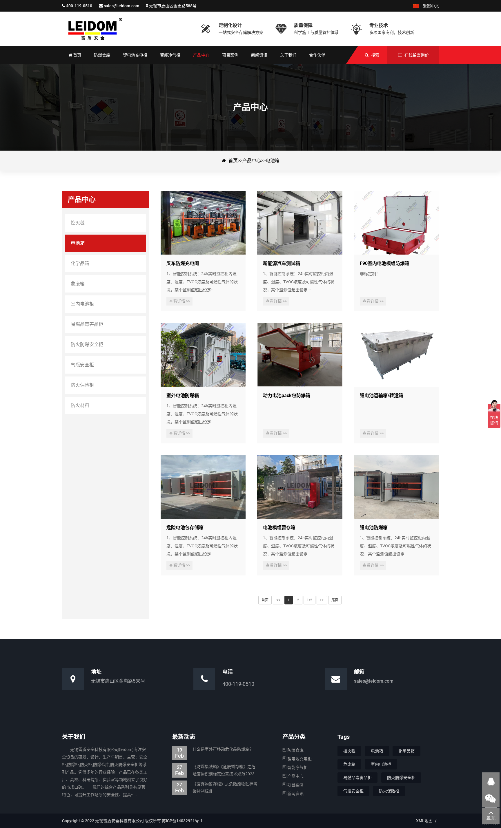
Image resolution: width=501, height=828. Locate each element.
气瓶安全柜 (353, 791)
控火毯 (349, 751)
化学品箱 (406, 751)
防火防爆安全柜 (401, 777)
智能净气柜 (297, 767)
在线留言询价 (416, 55)
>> (322, 600)
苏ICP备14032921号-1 (182, 820)
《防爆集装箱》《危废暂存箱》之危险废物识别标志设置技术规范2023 (215, 770)
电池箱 (272, 160)
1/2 (309, 600)
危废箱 (349, 764)
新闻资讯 (295, 793)
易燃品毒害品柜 (357, 777)
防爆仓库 (295, 750)
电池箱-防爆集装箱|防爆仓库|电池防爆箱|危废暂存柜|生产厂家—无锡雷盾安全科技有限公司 (127, 29)
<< (278, 600)
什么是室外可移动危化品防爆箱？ (214, 750)
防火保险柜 (389, 791)
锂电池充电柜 (299, 758)
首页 (233, 160)
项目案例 (295, 785)
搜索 (375, 55)
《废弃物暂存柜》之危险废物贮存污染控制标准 (216, 788)
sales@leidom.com (121, 5)
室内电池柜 (381, 764)
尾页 (334, 600)
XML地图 (424, 820)
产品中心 (251, 160)
